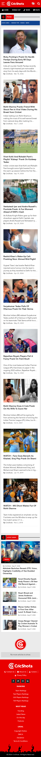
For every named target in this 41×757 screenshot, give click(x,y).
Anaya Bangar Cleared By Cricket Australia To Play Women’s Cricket (27, 623)
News (27, 23)
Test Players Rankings (20, 694)
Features (21, 721)
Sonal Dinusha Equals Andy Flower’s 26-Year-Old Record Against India (28, 581)
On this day (21, 718)
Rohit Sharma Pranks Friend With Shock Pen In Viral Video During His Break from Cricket (20, 109)
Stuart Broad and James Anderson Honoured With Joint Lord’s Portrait (27, 596)
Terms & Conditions (21, 741)
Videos (22, 23)
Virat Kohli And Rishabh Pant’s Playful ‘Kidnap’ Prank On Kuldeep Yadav (19, 159)
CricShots (9, 74)
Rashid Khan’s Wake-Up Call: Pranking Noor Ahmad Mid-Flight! (19, 257)
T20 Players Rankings (20, 701)
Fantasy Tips (15, 23)
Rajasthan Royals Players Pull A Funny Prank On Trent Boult (18, 357)
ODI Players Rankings (20, 697)
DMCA (20, 734)
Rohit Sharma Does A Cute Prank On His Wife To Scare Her (19, 407)
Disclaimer (20, 738)
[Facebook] (13, 681)
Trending (21, 711)
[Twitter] (18, 681)
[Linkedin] (27, 681)
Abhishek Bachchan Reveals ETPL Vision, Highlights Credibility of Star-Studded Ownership (20, 571)
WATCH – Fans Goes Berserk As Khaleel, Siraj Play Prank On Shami (19, 457)
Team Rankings (20, 691)
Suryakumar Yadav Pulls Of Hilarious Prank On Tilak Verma (18, 307)
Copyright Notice (20, 731)
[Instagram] (23, 681)
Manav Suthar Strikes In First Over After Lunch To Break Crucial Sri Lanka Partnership (27, 609)
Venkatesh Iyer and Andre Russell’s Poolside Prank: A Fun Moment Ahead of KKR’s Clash (19, 209)
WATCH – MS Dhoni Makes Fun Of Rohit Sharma (19, 507)
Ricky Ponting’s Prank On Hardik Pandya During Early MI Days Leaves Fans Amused (18, 60)
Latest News (20, 714)
